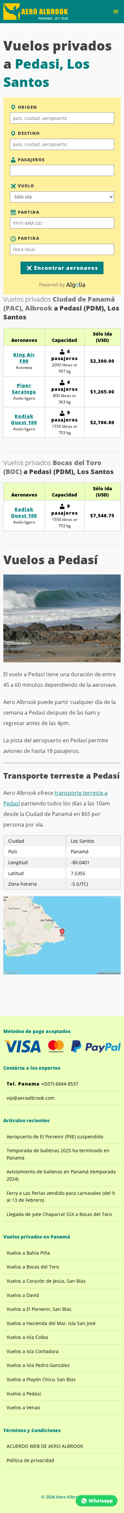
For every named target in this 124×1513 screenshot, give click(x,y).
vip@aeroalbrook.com (31, 1098)
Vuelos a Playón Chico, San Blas (41, 1379)
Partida (28, 212)
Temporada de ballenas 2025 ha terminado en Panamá (58, 1154)
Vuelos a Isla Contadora (33, 1351)
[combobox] (62, 118)
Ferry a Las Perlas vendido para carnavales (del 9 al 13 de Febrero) (61, 1196)
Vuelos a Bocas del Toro (33, 1267)
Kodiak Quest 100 (24, 419)
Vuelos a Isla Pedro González (38, 1365)
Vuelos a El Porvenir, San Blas (39, 1309)
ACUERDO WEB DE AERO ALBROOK (45, 1446)
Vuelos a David (23, 1295)
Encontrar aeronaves (65, 268)
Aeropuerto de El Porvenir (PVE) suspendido (55, 1136)
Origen (27, 107)
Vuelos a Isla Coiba (27, 1337)
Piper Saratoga (24, 388)
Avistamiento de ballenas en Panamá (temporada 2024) (61, 1175)
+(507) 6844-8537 (42, 1084)
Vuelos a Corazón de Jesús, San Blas (46, 1281)
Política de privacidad (30, 1460)
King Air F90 (24, 357)
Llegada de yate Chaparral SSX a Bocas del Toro (59, 1214)
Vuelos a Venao (23, 1407)
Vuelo (25, 186)
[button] (116, 11)
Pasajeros (31, 160)
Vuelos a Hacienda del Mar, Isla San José (51, 1323)
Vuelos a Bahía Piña (28, 1253)
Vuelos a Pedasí (24, 1393)
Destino (28, 133)
